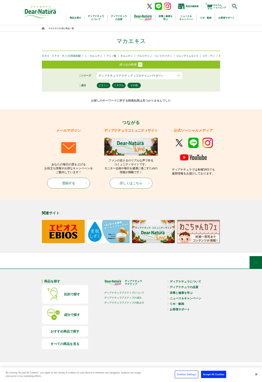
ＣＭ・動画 (206, 17)
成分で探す (72, 315)
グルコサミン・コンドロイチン (154, 56)
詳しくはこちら (131, 183)
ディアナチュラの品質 (119, 18)
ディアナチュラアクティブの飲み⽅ (124, 302)
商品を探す (75, 17)
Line (193, 143)
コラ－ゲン (208, 56)
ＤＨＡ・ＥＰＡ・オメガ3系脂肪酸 (61, 56)
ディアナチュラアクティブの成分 (123, 297)
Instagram (207, 143)
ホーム (43, 28)
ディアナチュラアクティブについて (124, 292)
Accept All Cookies (213, 374)
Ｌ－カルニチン (93, 56)
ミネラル (119, 85)
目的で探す (72, 294)
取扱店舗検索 (192, 6)
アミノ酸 (111, 56)
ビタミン (104, 85)
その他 (134, 85)
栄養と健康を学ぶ (166, 18)
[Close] (256, 374)
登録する (68, 183)
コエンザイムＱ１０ (187, 56)
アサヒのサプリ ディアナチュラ (40, 12)
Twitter (179, 143)
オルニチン (126, 56)
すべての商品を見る (65, 344)
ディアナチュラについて (96, 18)
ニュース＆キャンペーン (186, 18)
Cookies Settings (186, 374)
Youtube (193, 157)
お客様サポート (226, 17)
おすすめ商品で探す (65, 331)
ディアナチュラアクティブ (133, 282)
